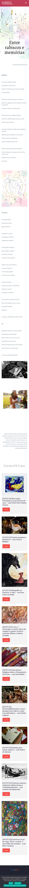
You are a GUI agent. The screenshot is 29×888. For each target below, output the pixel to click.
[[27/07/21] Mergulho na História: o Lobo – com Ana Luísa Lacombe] (14, 570)
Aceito (11, 883)
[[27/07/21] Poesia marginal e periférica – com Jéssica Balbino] (14, 525)
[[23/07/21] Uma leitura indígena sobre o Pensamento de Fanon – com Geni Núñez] (14, 656)
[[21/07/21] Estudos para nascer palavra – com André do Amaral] (14, 735)
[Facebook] (11, 870)
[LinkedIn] (13, 870)
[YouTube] (17, 870)
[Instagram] (15, 870)
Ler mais (6, 509)
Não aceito (18, 883)
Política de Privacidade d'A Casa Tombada (15, 885)
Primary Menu (25, 3)
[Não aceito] (27, 881)
